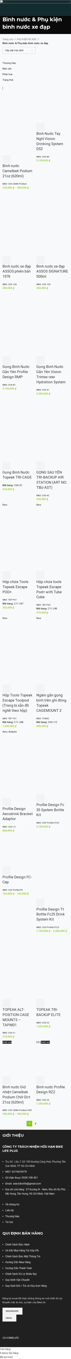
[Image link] (14, 1326)
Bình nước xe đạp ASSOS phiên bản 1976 (16, 271)
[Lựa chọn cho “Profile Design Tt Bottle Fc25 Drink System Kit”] (40, 903)
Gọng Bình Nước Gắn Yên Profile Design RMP (16, 372)
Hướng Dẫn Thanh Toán (18, 1268)
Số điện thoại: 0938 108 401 (21, 1177)
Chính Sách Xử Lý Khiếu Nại (21, 1273)
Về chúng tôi (12, 1204)
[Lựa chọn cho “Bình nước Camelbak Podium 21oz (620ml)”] (6, 159)
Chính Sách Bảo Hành (17, 1244)
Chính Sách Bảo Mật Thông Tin (22, 1256)
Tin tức (9, 1222)
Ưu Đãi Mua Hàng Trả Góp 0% (22, 1250)
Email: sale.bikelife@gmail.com (23, 1183)
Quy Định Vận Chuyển (17, 1279)
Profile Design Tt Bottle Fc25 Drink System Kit (50, 914)
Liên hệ (9, 1210)
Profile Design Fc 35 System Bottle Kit (50, 810)
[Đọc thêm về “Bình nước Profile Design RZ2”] (40, 1080)
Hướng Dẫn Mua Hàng (18, 1262)
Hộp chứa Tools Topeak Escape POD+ (15, 587)
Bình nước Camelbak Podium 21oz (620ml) (17, 171)
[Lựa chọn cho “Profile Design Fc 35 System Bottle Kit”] (40, 798)
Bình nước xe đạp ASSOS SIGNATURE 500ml (52, 271)
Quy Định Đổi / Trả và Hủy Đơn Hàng (26, 1285)
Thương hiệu (12, 1216)
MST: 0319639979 (16, 1171)
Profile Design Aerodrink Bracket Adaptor (17, 814)
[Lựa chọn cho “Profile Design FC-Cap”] (6, 870)
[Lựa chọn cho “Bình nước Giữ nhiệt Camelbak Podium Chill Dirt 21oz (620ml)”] (6, 1080)
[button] (40, 127)
